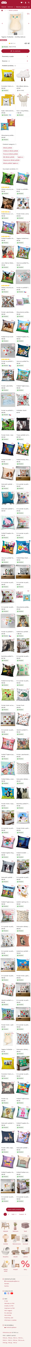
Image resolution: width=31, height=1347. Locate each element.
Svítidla (5, 1244)
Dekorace (10, 7)
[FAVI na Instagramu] (8, 1293)
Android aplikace (11, 1327)
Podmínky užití (8, 1317)
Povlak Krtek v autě (7, 1025)
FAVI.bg (5, 1342)
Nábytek (3, 7)
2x (9, 236)
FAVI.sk (5, 1338)
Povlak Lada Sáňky (7, 386)
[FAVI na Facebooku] (5, 1293)
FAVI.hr (5, 1340)
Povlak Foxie (20, 705)
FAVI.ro (15, 1338)
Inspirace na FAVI (9, 1308)
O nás (6, 1301)
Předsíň (15, 1269)
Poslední (21, 1214)
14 (28, 247)
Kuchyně (25, 1244)
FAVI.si (15, 1342)
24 (28, 394)
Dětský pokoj (6, 1270)
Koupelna (5, 1256)
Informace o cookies (10, 1320)
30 (13, 173)
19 (13, 271)
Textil (25, 1231)
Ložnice (25, 1256)
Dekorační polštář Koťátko (9, 509)
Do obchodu (16, 51)
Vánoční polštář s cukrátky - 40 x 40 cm (13, 1000)
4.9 (11, 43)
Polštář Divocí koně (7, 336)
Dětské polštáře (13, 10)
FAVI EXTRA (7, 1315)
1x (9, 359)
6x (9, 211)
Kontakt (6, 1283)
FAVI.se (15, 1340)
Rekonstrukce (16, 1244)
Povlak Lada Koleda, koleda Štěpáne (12, 312)
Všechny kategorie (21, 7)
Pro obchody (8, 1313)
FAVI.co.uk (21, 1340)
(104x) (14, 43)
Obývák (15, 1256)
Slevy (25, 1269)
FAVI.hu (20, 1338)
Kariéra (6, 1286)
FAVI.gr (10, 1342)
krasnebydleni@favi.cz (12, 1281)
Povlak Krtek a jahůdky (23, 975)
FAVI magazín (8, 1310)
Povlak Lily (4, 1098)
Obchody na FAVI (9, 1303)
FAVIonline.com (7, 1332)
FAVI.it (10, 1340)
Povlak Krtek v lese (7, 435)
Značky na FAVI (8, 1305)
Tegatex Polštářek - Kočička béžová (12, 1049)
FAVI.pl (10, 1338)
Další (13, 1214)
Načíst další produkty (14, 1209)
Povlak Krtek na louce (8, 705)
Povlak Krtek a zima (23, 214)
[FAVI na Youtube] (12, 1293)
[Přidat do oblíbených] (13, 70)
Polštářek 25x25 (21, 410)
